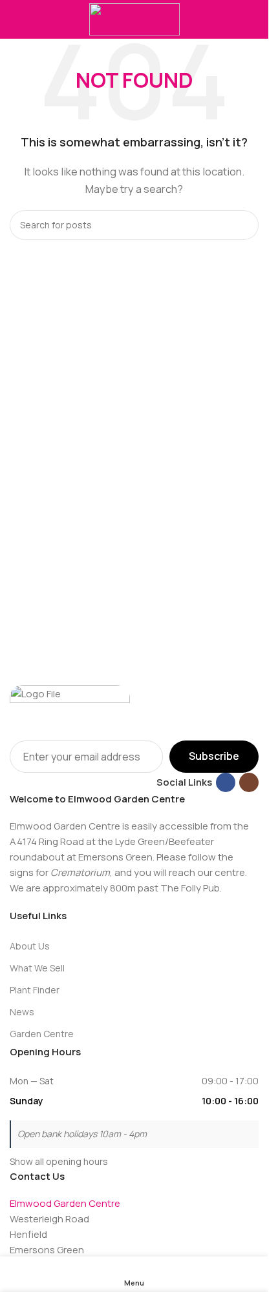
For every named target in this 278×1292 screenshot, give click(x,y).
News (22, 1012)
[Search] (244, 225)
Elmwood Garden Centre (65, 1203)
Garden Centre (42, 1034)
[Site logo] (134, 18)
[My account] (253, 19)
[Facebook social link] (225, 782)
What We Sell (37, 968)
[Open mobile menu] (15, 19)
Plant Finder (34, 990)
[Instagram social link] (249, 782)
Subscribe (214, 756)
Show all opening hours (59, 1161)
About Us (30, 946)
